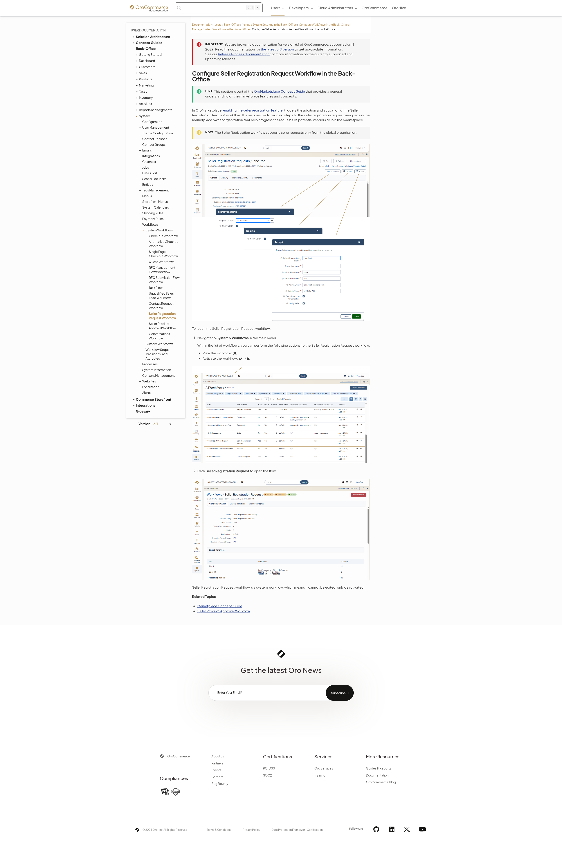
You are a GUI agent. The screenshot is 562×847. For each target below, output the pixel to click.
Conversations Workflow (159, 336)
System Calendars (155, 207)
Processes (150, 364)
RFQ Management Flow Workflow (162, 269)
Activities (145, 104)
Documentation (202, 24)
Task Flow (155, 288)
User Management (155, 127)
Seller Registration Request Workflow (162, 316)
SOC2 (267, 775)
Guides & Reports (378, 768)
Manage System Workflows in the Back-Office (221, 29)
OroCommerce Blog (381, 782)
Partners (217, 763)
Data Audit (149, 173)
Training (319, 775)
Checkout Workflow (163, 236)
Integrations (151, 156)
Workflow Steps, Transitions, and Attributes (157, 354)
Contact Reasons (154, 139)
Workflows (150, 224)
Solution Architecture (153, 36)
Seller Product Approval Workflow (162, 326)
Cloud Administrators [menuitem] (335, 7)
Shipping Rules (152, 213)
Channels (149, 162)
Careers (217, 777)
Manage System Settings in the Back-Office (269, 24)
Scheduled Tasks (154, 179)
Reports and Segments (155, 110)
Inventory (146, 97)
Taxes (143, 91)
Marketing (146, 85)
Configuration (152, 122)
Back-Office (232, 24)
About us (217, 756)
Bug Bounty (219, 784)
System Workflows (159, 230)
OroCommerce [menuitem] (374, 7)
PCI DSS (269, 768)
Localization (150, 387)
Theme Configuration (157, 133)
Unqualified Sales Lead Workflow (161, 295)
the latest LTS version (277, 49)
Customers (147, 67)
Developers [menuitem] (299, 7)
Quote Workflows (161, 262)
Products (145, 79)
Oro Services (323, 768)
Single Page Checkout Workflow (163, 254)
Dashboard (147, 61)
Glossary (143, 411)
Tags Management (155, 190)
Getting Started (150, 54)
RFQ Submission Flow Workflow (164, 280)
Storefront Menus (155, 202)
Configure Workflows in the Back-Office (324, 24)
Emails (147, 150)
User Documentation (148, 30)
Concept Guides (149, 42)
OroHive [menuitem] (399, 7)
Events (216, 770)
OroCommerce (178, 756)
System (144, 116)
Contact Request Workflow (161, 305)
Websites (149, 381)
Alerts (146, 393)
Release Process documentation (244, 54)
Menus (147, 196)
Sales (143, 73)
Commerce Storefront (153, 399)
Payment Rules (153, 219)
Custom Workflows (159, 344)
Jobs (145, 167)
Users (217, 24)
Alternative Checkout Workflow (164, 244)
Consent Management (158, 375)
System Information (156, 370)
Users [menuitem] (275, 7)
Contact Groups (154, 144)
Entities (147, 184)
